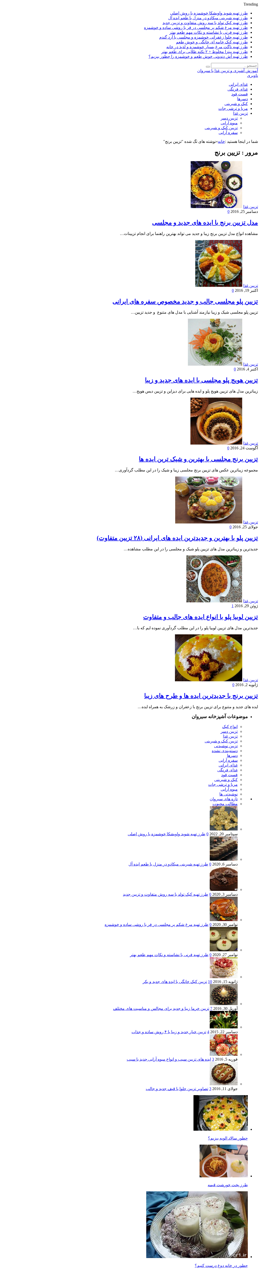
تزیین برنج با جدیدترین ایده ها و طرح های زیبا (201, 695)
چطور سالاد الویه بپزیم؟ (228, 1138)
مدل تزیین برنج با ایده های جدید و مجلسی (205, 222)
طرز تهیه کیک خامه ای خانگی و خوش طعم (212, 42)
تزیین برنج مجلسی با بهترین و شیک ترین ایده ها (198, 459)
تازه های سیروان (224, 799)
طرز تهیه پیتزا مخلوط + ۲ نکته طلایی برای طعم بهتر (204, 51)
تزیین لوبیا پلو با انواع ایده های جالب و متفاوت (200, 617)
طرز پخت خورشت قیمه (228, 1185)
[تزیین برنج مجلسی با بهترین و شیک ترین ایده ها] (216, 443)
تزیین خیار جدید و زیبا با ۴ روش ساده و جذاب (169, 1032)
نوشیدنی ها (228, 794)
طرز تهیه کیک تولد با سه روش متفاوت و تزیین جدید (205, 23)
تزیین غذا (240, 113)
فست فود (239, 94)
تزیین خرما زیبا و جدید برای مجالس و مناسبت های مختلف (161, 1008)
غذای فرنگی (238, 89)
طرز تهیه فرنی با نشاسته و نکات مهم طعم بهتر (208, 32)
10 (210, 981)
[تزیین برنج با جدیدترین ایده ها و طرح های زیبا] (208, 680)
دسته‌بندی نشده (225, 751)
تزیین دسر (229, 118)
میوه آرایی (229, 123)
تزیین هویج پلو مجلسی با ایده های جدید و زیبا (201, 380)
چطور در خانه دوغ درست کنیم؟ (221, 1265)
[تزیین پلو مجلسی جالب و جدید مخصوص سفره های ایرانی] (218, 285)
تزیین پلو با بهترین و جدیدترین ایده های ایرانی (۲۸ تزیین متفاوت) (177, 538)
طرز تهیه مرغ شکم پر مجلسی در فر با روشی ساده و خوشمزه (196, 27)
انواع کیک (230, 726)
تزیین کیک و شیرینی (221, 128)
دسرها (242, 99)
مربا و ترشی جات (233, 108)
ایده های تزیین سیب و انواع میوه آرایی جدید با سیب (169, 1059)
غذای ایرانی (238, 84)
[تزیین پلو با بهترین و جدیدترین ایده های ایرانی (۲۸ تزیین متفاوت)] (208, 522)
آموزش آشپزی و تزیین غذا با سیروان (227, 71)
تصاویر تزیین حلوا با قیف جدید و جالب (177, 1089)
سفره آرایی (228, 132)
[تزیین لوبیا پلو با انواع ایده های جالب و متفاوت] (214, 601)
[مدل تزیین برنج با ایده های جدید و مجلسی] (216, 207)
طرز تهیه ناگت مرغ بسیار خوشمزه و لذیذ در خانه (207, 47)
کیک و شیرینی (236, 103)
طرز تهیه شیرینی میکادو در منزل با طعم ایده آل (208, 18)
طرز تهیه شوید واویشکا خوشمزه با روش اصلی (209, 13)
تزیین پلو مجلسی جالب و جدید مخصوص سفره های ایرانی (185, 301)
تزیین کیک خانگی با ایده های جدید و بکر (175, 981)
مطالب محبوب (225, 804)
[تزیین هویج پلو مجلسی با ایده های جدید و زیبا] (215, 364)
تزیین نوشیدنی (226, 746)
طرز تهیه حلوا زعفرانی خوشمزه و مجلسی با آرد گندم (203, 37)
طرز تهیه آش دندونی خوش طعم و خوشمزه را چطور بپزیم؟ (198, 56)
